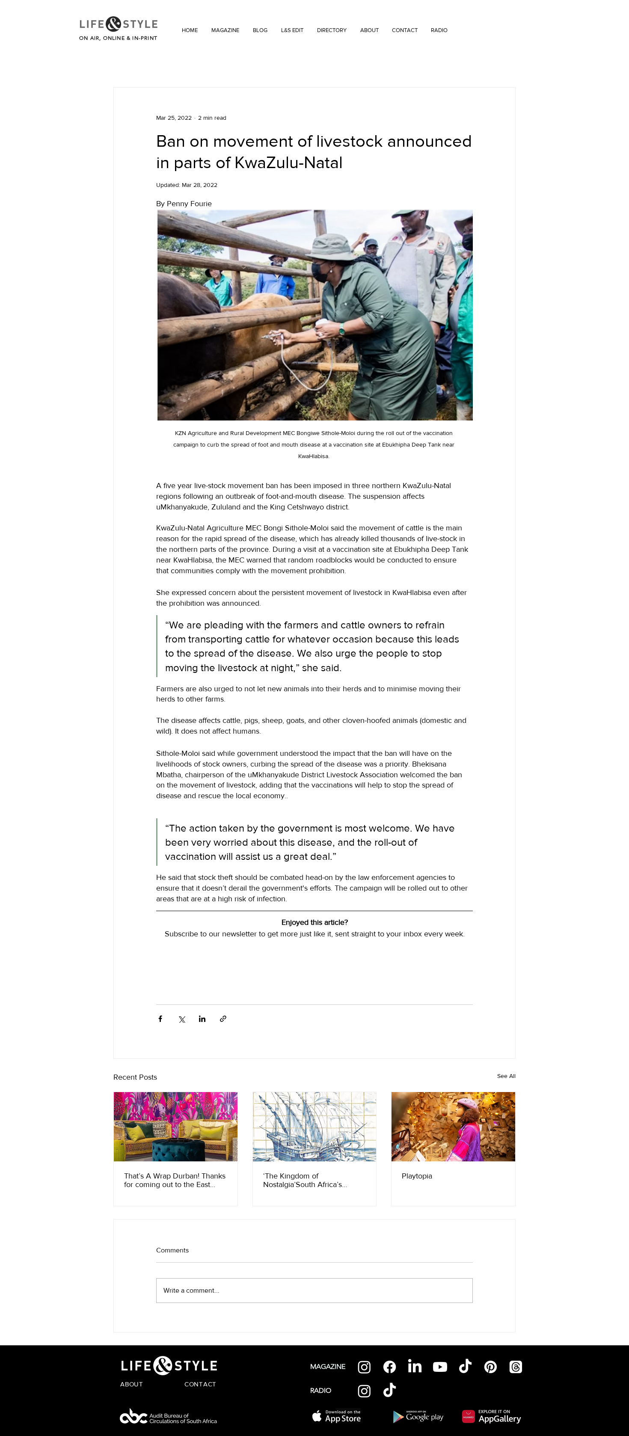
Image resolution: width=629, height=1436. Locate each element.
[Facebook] (389, 1367)
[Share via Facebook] (160, 1019)
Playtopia (417, 1176)
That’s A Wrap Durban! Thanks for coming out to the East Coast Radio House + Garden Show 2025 (174, 1180)
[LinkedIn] (414, 1367)
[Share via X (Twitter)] (181, 1019)
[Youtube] (440, 1367)
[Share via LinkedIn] (202, 1019)
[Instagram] (364, 1367)
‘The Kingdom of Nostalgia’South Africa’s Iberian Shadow (302, 1180)
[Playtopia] (453, 1126)
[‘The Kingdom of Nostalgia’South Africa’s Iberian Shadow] (315, 1126)
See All (506, 1075)
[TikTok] (465, 1367)
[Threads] (515, 1367)
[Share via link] (223, 1019)
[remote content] (314, 962)
